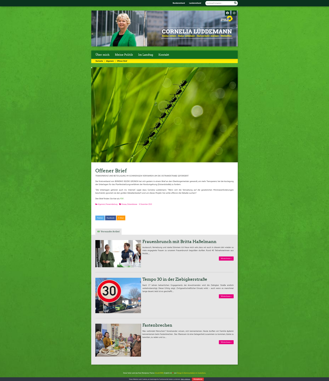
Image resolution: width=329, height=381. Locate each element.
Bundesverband (179, 3)
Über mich (102, 54)
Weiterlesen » (226, 258)
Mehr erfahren (185, 379)
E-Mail (121, 218)
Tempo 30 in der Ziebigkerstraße (174, 279)
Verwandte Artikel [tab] (110, 231)
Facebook (110, 218)
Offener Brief (111, 171)
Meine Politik (124, 54)
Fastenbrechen (157, 325)
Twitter (100, 218)
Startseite (99, 61)
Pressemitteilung (111, 204)
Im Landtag (145, 54)
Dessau (124, 204)
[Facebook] (227, 13)
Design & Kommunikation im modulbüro (191, 373)
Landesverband (195, 3)
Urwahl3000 (159, 373)
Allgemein (110, 61)
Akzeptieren (197, 379)
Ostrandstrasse (132, 204)
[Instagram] (234, 13)
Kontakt (163, 54)
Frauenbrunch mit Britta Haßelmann (179, 241)
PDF (122, 198)
